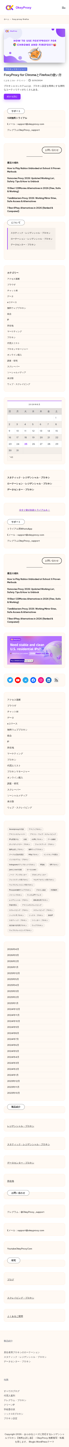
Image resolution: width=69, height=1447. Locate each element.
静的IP (50, 915)
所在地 (10, 325)
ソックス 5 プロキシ (16, 915)
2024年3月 (13, 1062)
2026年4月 (13, 949)
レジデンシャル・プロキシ (18, 900)
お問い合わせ (52, 150)
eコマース (12, 302)
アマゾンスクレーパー (17, 834)
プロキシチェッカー (39, 875)
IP (8, 319)
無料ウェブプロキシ (16, 308)
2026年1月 (12, 967)
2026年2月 (13, 961)
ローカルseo (31, 870)
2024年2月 (13, 1069)
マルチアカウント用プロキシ (43, 880)
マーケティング (14, 331)
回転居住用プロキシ (40, 900)
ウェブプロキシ (37, 925)
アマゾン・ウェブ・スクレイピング (43, 834)
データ (10, 296)
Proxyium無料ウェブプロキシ (20, 890)
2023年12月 (13, 1081)
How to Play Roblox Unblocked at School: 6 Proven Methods (33, 170)
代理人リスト (13, 343)
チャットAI (12, 290)
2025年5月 (13, 979)
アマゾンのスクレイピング (31, 905)
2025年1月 (12, 1003)
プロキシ (11, 337)
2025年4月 (13, 985)
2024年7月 (13, 1039)
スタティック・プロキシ (18, 920)
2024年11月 (13, 1015)
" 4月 (11, 457)
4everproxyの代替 (16, 829)
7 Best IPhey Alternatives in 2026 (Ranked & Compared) (30, 209)
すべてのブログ (12, 1391)
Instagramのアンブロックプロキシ (22, 865)
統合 (9, 314)
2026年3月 (13, 955)
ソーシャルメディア (16, 372)
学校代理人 (13, 905)
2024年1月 (13, 1075)
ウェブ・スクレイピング (18, 384)
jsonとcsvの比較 (15, 870)
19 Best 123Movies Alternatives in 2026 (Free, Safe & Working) (34, 190)
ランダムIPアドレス (34, 895)
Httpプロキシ (34, 855)
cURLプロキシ (37, 839)
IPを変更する (14, 839)
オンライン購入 (14, 354)
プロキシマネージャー (15, 69)
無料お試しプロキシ (16, 849)
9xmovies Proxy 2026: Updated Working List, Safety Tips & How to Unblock (31, 180)
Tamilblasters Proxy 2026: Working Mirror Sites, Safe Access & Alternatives (32, 200)
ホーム (6, 19)
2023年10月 (13, 1092)
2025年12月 (13, 973)
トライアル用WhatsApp (19, 528)
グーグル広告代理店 (16, 855)
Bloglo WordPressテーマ (41, 1441)
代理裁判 (54, 890)
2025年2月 (13, 997)
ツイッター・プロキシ (40, 920)
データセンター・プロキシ (23, 244)
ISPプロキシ (54, 865)
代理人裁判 (9, 1395)
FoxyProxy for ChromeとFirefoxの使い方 (33, 75)
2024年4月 (13, 1057)
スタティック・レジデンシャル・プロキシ (30, 233)
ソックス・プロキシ (36, 915)
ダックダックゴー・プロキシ (19, 844)
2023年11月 (13, 1087)
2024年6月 (13, 1045)
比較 (25, 839)
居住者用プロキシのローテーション (22, 1352)
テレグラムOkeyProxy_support (23, 130)
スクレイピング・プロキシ (18, 910)
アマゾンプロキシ (35, 829)
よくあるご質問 (15, 1316)
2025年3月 (13, 991)
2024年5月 (13, 1051)
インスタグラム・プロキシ (18, 859)
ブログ (10, 1279)
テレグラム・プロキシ (15, 1400)
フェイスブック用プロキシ (18, 880)
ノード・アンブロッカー (18, 875)
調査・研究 (12, 360)
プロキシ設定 (41, 890)
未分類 (10, 378)
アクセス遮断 (13, 279)
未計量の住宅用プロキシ (18, 925)
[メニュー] (63, 7)
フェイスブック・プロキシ (44, 844)
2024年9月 (13, 1027)
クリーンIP (9, 1404)
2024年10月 (13, 1021)
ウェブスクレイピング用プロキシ (21, 885)
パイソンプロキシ (15, 895)
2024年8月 (13, 1033)
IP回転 (42, 865)
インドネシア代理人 (51, 855)
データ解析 (52, 839)
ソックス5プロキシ (13, 1413)
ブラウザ (11, 284)
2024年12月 (13, 1009)
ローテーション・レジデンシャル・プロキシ (31, 238)
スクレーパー (13, 366)
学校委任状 (9, 1409)
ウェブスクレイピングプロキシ (20, 930)
